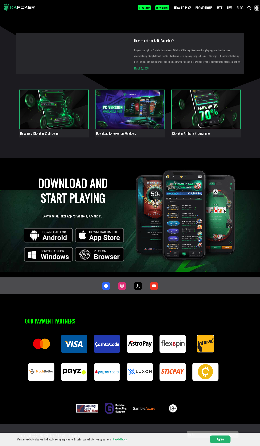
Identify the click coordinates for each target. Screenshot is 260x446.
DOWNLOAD (162, 8)
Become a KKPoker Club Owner (40, 133)
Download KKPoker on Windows (116, 133)
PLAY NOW (144, 8)
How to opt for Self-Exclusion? (154, 40)
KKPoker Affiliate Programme (191, 133)
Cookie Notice (120, 439)
